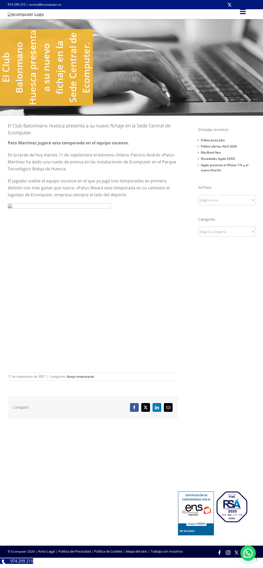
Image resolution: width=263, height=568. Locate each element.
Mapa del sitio (136, 551)
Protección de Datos (193, 479)
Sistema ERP (187, 472)
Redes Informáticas (192, 458)
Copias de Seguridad (108, 526)
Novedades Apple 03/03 (218, 158)
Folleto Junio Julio (213, 140)
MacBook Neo (211, 152)
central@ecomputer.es (45, 4)
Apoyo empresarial (80, 376)
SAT (95, 505)
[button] (248, 553)
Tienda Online (18, 512)
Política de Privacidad (74, 551)
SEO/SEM (15, 526)
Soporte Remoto (105, 512)
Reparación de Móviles (110, 519)
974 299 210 (16, 4)
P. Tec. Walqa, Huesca (24, 464)
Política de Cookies (108, 551)
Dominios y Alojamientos (197, 465)
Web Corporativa (21, 505)
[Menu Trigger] (243, 11)
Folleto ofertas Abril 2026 (219, 146)
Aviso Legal (46, 551)
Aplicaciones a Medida (24, 519)
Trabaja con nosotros (167, 551)
